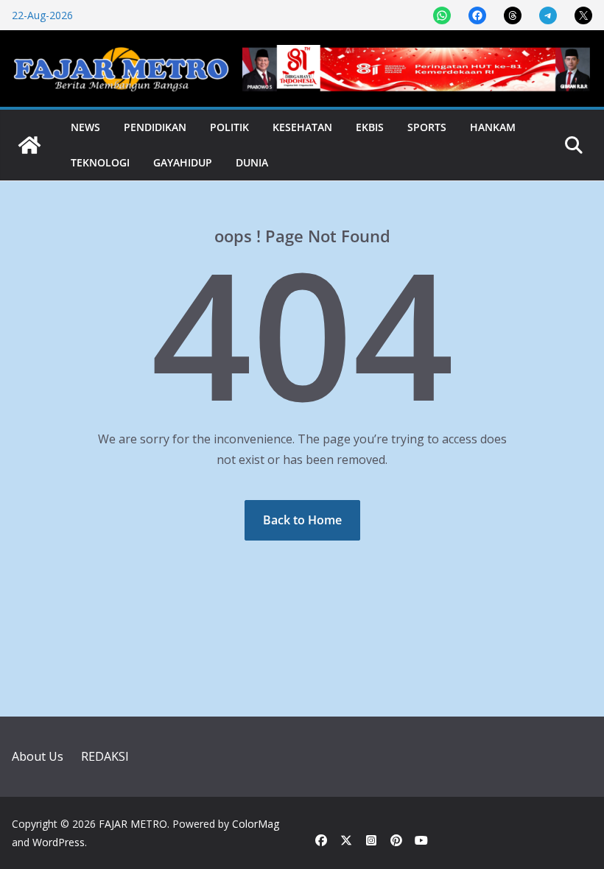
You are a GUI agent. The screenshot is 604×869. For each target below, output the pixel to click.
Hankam (493, 127)
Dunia (252, 162)
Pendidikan (155, 127)
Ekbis (370, 127)
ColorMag (255, 824)
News (85, 127)
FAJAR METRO (133, 824)
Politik (229, 127)
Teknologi (100, 162)
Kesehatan (302, 127)
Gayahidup (182, 162)
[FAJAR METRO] (29, 145)
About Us (37, 756)
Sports (426, 127)
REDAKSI (105, 756)
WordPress (58, 842)
